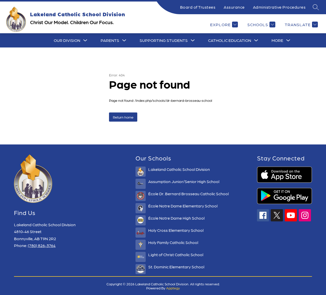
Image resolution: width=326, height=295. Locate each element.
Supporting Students (164, 40)
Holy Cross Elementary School (175, 230)
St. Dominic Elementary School (176, 266)
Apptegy (173, 288)
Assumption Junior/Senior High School (183, 181)
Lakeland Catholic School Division (179, 169)
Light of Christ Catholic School (175, 254)
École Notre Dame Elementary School (183, 205)
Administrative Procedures (279, 7)
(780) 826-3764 (42, 245)
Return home (123, 117)
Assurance (234, 7)
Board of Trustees (198, 7)
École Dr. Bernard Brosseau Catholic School (188, 193)
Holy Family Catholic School (173, 242)
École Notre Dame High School (176, 218)
